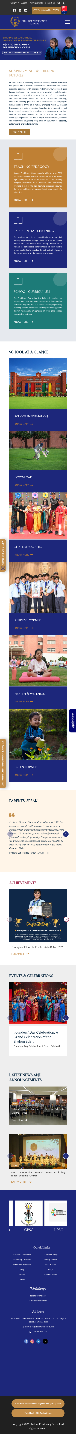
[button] (66, 834)
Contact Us (50, 2)
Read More (18, 1120)
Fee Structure (50, 1264)
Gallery (13, 2)
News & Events (36, 2)
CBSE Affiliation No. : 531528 (46, 10)
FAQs (50, 1269)
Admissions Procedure (22, 1264)
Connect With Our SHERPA (2, 553)
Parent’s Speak (50, 1274)
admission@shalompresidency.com (39, 1326)
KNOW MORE (19, 132)
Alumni (24, 2)
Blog (22, 1269)
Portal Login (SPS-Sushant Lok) (38, 1413)
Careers (22, 1279)
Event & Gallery (50, 1254)
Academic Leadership (22, 1254)
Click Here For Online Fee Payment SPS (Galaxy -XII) (38, 1403)
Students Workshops (38, 1300)
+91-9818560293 (39, 1331)
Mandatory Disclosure (22, 1259)
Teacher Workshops (38, 1295)
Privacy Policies (50, 1259)
